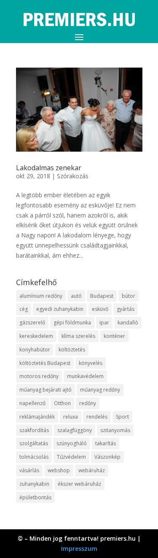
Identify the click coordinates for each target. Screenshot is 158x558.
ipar (104, 322)
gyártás (125, 309)
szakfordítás (34, 430)
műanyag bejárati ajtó (45, 389)
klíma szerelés (78, 336)
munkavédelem (85, 376)
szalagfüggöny (74, 430)
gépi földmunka (72, 322)
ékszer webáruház (79, 483)
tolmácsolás (33, 456)
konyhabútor (34, 349)
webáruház (91, 470)
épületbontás (35, 497)
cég (23, 309)
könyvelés (90, 363)
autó (76, 295)
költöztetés (72, 349)
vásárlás (29, 470)
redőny (87, 403)
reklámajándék (37, 416)
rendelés (96, 416)
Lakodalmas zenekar (48, 167)
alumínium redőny (40, 295)
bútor (128, 295)
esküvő (100, 309)
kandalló (128, 322)
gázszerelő (32, 322)
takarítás (105, 443)
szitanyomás (115, 430)
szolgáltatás (33, 443)
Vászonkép (107, 456)
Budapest (101, 295)
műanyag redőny (100, 389)
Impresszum (79, 548)
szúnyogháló (71, 443)
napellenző (32, 403)
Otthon (62, 403)
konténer (114, 336)
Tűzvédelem (71, 456)
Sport (122, 416)
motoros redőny (39, 376)
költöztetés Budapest (44, 363)
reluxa (70, 416)
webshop (59, 470)
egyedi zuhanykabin (59, 309)
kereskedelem (36, 336)
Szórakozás (72, 176)
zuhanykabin (34, 483)
